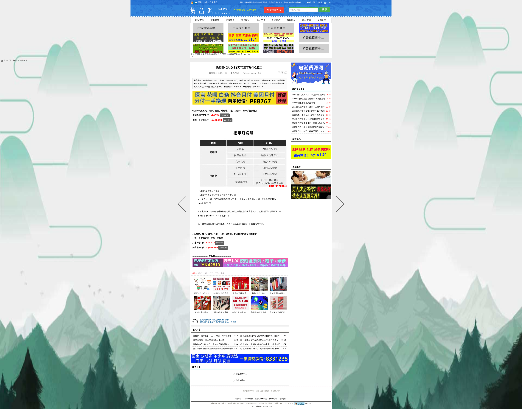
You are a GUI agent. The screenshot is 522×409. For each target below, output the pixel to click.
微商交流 (283, 398)
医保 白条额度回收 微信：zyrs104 (236, 54)
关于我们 (239, 398)
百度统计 (309, 403)
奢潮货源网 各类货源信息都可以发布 (206, 54)
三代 (217, 273)
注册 (206, 2)
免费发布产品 (261, 398)
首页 (15, 61)
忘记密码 (213, 2)
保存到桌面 (311, 2)
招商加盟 (23, 61)
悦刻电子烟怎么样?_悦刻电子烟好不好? (212, 344)
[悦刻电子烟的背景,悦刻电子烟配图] (339, 204)
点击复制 (224, 115)
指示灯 (199, 273)
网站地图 (273, 398)
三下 (211, 273)
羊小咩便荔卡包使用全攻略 (303, 103)
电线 (222, 273)
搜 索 (324, 9)
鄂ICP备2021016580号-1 (262, 406)
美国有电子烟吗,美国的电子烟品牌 (209, 340)
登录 (200, 2)
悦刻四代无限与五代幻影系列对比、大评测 (218, 322)
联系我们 (249, 398)
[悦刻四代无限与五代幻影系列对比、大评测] (182, 204)
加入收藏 (319, 2)
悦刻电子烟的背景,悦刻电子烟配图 (214, 320)
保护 (206, 273)
